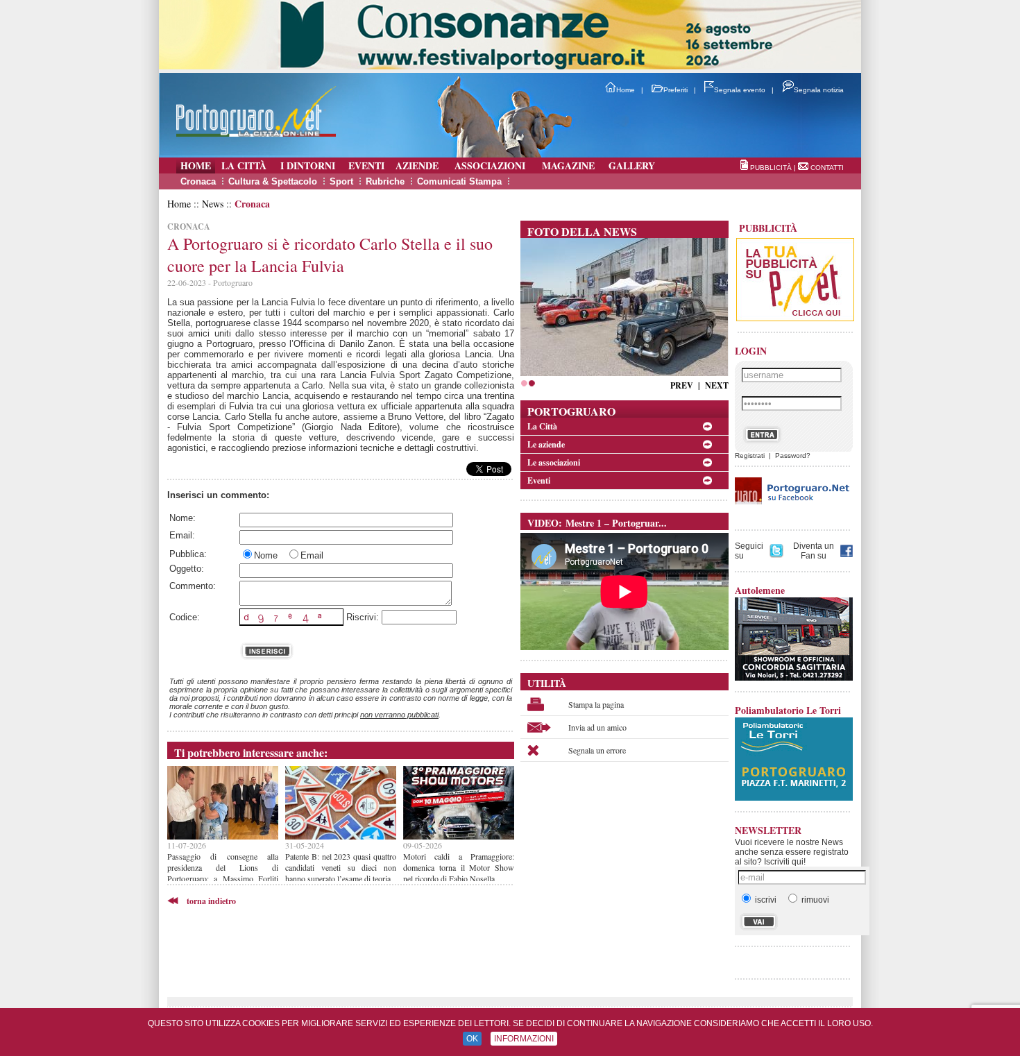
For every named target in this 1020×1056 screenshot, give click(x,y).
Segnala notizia (819, 90)
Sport (341, 181)
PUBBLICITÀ (771, 167)
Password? (792, 455)
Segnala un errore (597, 750)
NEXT (717, 385)
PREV (681, 385)
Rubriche (385, 181)
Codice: (184, 617)
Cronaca (198, 181)
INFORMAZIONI (524, 1039)
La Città (542, 426)
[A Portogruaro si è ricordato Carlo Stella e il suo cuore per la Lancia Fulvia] (624, 372)
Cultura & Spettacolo (272, 181)
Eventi (538, 480)
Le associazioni (553, 462)
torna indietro (211, 901)
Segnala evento (739, 90)
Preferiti (675, 90)
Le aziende (546, 444)
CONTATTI (827, 167)
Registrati (750, 455)
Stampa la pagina (596, 704)
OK (472, 1039)
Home (625, 90)
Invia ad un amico (597, 727)
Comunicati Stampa (459, 181)
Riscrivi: (362, 617)
